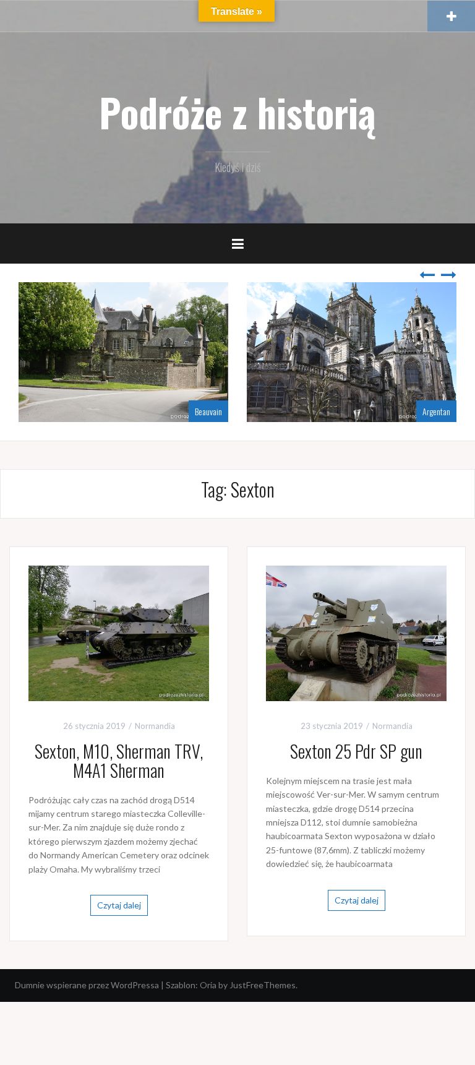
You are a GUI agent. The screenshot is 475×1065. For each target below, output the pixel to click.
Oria (208, 985)
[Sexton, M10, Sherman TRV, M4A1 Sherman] (118, 632)
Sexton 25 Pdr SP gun (356, 751)
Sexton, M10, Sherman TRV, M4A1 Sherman (119, 760)
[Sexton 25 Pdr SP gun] (356, 632)
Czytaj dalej (119, 905)
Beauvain (208, 411)
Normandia (155, 726)
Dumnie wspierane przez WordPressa (87, 985)
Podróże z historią (237, 112)
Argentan (436, 411)
